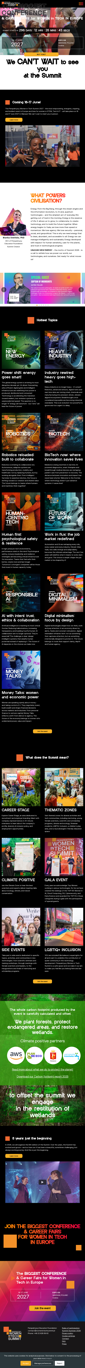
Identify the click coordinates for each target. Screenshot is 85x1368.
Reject (59, 1363)
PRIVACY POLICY (47, 1358)
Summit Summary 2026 (71, 1331)
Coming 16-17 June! (26, 102)
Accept (26, 1363)
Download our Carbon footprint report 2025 (42, 1076)
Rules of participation (71, 1328)
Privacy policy (67, 1333)
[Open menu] (81, 4)
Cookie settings (68, 1336)
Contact (65, 1339)
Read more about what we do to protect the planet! (42, 1069)
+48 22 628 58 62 (41, 1333)
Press (64, 1344)
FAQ (64, 1341)
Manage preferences (42, 1363)
